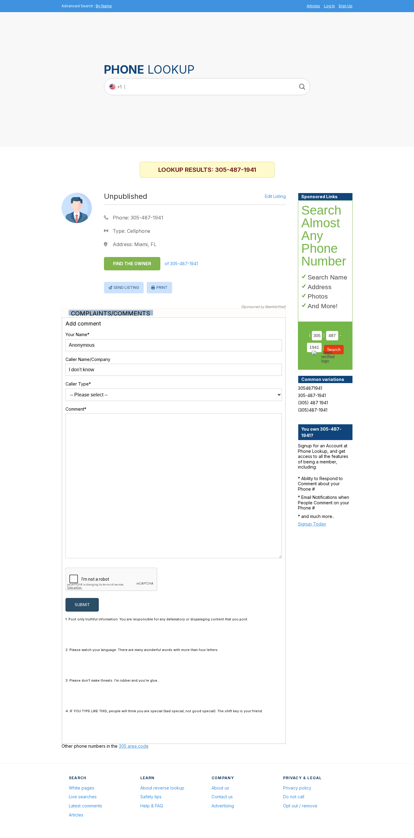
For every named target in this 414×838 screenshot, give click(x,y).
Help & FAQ (151, 805)
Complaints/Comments (110, 313)
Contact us (222, 796)
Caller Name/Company (87, 359)
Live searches (83, 796)
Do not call (293, 796)
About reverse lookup (162, 787)
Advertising (223, 805)
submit (82, 605)
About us (220, 787)
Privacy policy (297, 787)
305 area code (134, 746)
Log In (329, 6)
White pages (81, 787)
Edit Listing (275, 196)
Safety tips (151, 796)
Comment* (75, 409)
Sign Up (345, 6)
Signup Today (312, 523)
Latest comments (85, 805)
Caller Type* (78, 383)
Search (334, 349)
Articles (313, 6)
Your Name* (77, 334)
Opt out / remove (300, 805)
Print (162, 287)
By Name (104, 6)
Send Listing (126, 287)
